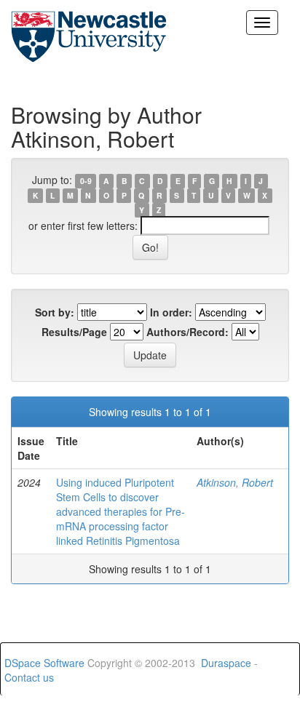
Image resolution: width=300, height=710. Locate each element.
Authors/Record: (187, 331)
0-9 (86, 180)
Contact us (29, 677)
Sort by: (54, 312)
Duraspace (226, 662)
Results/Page (74, 331)
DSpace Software (44, 662)
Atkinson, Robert (235, 482)
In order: (171, 312)
